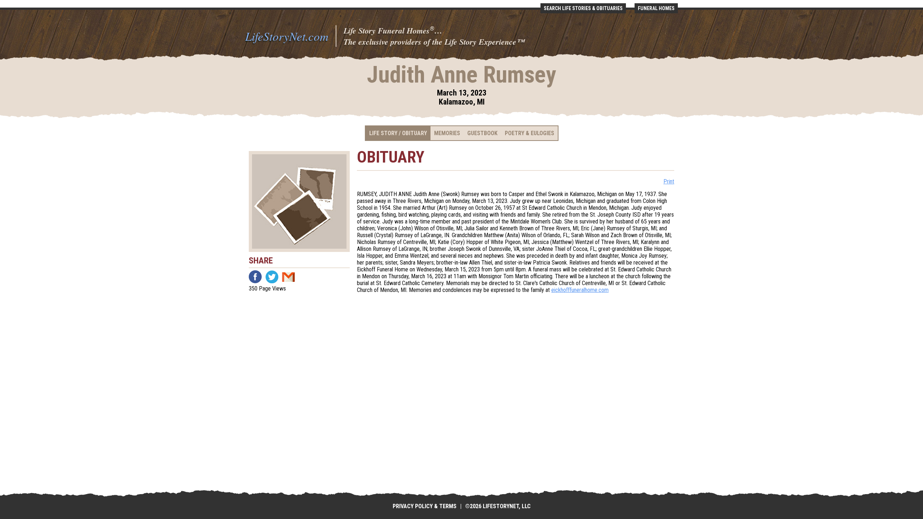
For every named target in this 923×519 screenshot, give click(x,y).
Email (288, 276)
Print (668, 181)
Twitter (271, 276)
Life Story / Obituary (398, 133)
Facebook (255, 276)
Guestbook (482, 133)
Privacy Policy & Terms (424, 506)
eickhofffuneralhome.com (580, 290)
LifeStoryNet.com (286, 36)
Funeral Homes (656, 8)
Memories (447, 133)
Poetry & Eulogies (529, 133)
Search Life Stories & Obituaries (583, 8)
